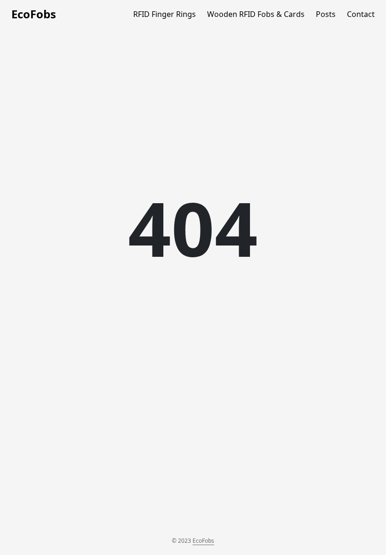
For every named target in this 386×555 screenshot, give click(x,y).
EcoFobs (33, 14)
